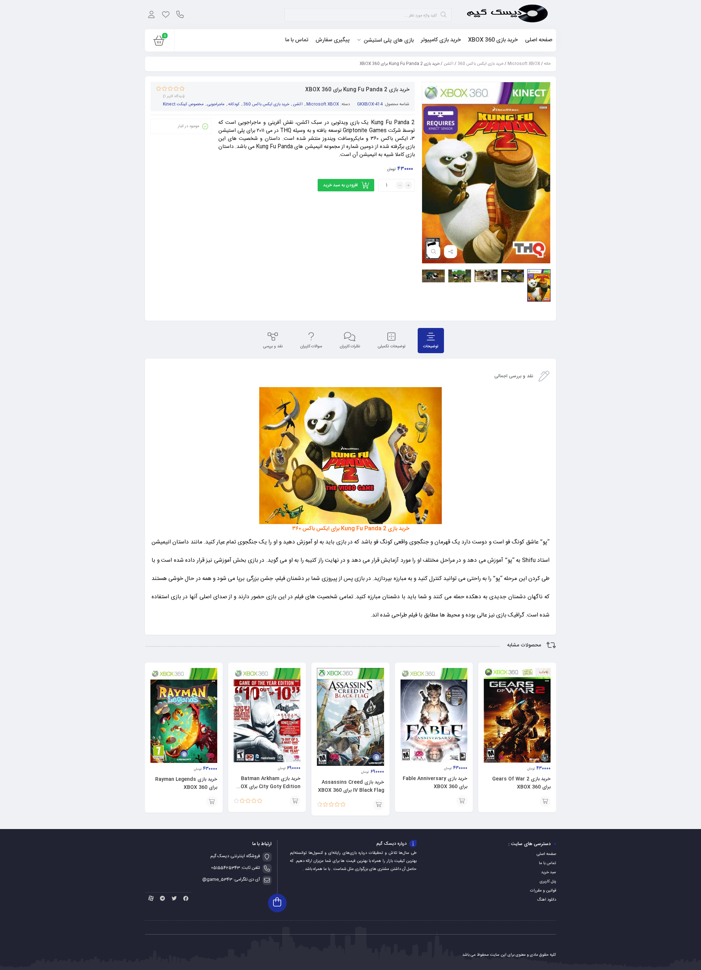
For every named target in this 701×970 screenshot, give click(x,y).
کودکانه (234, 104)
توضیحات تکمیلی (392, 346)
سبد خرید (548, 872)
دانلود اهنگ (546, 900)
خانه (547, 64)
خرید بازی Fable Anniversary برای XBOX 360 (435, 783)
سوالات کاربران (311, 346)
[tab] (431, 340)
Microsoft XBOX (523, 64)
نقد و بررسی (273, 346)
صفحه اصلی (546, 854)
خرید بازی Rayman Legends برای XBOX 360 (186, 783)
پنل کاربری (548, 881)
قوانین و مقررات (543, 890)
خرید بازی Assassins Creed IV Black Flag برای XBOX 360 (351, 786)
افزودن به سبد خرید (340, 185)
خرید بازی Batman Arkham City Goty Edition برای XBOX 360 (267, 787)
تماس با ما (547, 863)
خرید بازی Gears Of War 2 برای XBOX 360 (521, 783)
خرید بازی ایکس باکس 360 (480, 64)
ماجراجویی (216, 104)
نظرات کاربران (350, 346)
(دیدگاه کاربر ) (173, 96)
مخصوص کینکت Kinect (183, 104)
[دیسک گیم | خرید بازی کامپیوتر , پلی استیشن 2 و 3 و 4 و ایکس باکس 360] (507, 14)
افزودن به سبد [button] (545, 801)
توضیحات (430, 346)
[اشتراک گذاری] (450, 251)
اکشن (448, 64)
